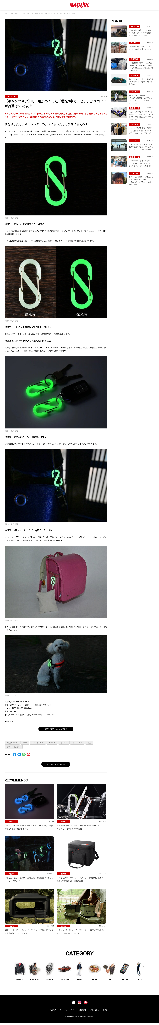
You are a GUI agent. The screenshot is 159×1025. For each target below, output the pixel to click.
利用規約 (53, 1010)
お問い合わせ (94, 1010)
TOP (6, 13)
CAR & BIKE (64, 980)
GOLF (139, 980)
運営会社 (83, 1010)
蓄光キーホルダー (13, 747)
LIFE (109, 980)
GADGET (124, 980)
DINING (94, 980)
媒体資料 (106, 1010)
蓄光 (89, 743)
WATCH (49, 980)
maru (25, 743)
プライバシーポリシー (68, 1010)
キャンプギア (77, 743)
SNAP (79, 980)
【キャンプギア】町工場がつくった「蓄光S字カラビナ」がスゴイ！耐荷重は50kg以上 (48, 13)
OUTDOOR (14, 13)
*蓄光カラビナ (12, 743)
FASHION (19, 980)
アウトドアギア (37, 743)
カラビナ (52, 743)
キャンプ (64, 743)
